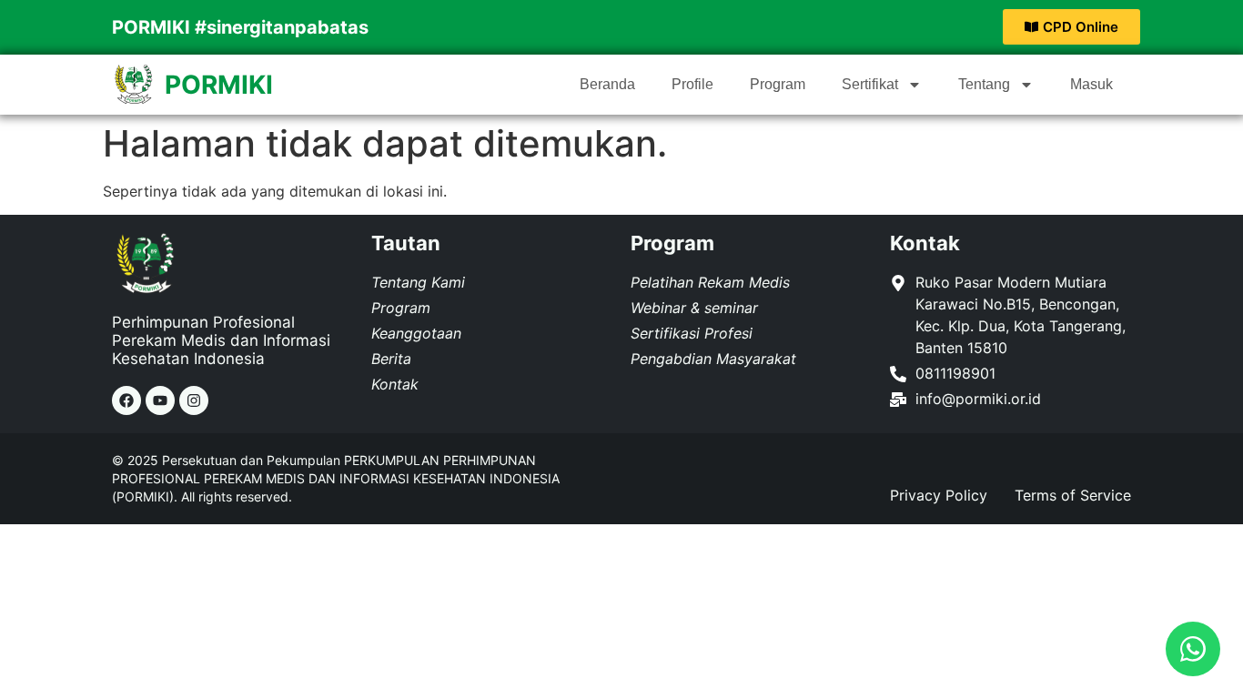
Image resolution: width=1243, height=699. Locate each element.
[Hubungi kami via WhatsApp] (1193, 649)
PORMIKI (219, 84)
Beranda (607, 84)
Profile (692, 84)
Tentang (984, 84)
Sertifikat (870, 84)
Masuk (1091, 84)
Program (777, 84)
